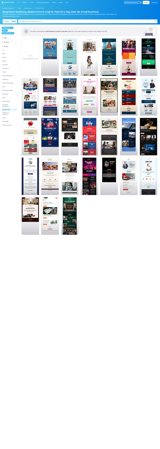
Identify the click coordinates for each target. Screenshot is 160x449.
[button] (16, 38)
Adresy (14, 21)
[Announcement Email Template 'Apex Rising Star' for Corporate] (30, 176)
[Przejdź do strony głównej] (7, 2)
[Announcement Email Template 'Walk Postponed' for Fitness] (50, 57)
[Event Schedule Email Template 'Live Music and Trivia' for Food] (129, 97)
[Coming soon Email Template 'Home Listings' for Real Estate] (50, 216)
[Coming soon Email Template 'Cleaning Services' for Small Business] (148, 176)
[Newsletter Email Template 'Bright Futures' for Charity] (30, 97)
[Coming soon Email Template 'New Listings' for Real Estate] (109, 136)
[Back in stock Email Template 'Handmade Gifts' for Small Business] (109, 97)
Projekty (6, 21)
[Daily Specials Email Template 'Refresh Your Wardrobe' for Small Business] (89, 57)
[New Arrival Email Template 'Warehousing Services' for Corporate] (50, 97)
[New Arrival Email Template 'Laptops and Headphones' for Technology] (148, 136)
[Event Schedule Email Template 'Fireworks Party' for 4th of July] (89, 136)
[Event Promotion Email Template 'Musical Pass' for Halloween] (89, 176)
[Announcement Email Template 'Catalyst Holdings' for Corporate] (109, 57)
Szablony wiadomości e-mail (9, 8)
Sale (19, 8)
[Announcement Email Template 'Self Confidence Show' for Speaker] (109, 176)
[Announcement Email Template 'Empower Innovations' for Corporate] (70, 57)
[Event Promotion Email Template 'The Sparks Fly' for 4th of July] (50, 136)
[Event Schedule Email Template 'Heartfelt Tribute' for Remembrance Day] (30, 136)
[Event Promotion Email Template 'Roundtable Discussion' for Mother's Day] (89, 97)
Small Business (28, 8)
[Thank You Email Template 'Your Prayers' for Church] (30, 216)
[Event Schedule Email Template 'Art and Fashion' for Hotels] (70, 216)
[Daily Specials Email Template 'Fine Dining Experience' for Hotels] (50, 176)
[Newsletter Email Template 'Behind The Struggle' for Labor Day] (70, 97)
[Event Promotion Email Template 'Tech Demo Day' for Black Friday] (148, 57)
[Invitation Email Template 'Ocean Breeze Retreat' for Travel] (70, 176)
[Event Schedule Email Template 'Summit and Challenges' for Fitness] (129, 57)
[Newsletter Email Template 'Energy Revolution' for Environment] (129, 136)
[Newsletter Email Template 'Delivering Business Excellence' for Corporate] (148, 97)
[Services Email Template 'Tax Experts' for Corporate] (129, 176)
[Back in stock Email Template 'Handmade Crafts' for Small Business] (70, 136)
